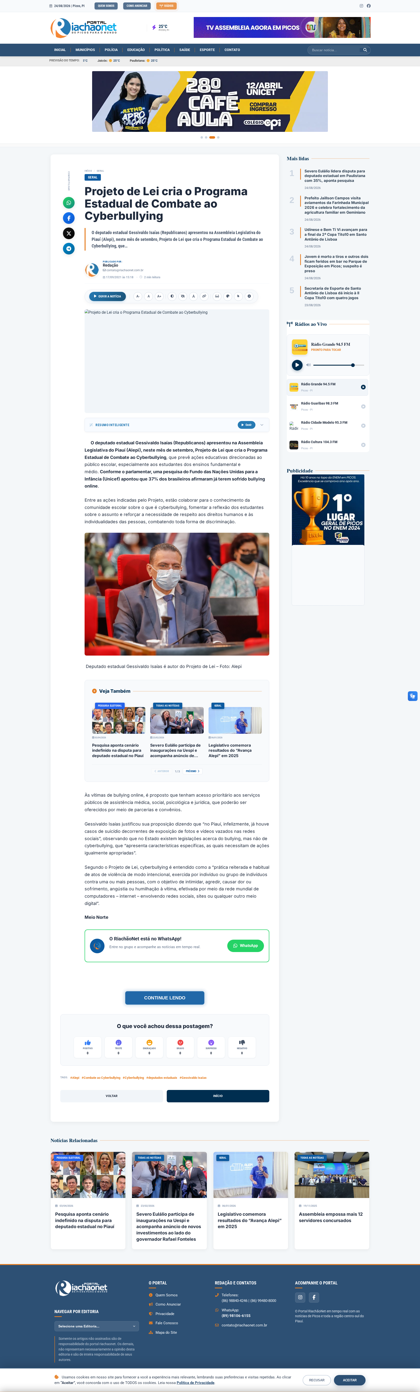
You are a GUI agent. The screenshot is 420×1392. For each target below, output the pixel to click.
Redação (110, 265)
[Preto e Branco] (182, 296)
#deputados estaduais (161, 1078)
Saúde (184, 50)
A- (138, 296)
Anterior (163, 771)
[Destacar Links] (204, 296)
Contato (232, 50)
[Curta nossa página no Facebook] (369, 6)
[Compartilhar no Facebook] (69, 218)
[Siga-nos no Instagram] (361, 6)
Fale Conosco (167, 1323)
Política (162, 50)
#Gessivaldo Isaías (193, 1078)
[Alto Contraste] (172, 296)
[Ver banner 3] (212, 137)
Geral (100, 170)
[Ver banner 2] (206, 137)
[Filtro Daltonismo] (227, 296)
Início (88, 170)
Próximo (191, 771)
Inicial (60, 50)
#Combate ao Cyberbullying (101, 1078)
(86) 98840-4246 (234, 1301)
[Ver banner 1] (202, 137)
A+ (159, 296)
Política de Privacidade (195, 1383)
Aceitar (350, 1380)
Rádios (168, 6)
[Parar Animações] (249, 296)
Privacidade (165, 1314)
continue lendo (164, 997)
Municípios (85, 50)
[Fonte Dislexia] (193, 296)
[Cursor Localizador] (238, 296)
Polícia (111, 50)
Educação (136, 50)
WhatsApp (249, 945)
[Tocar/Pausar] (297, 365)
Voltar (111, 1096)
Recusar (316, 1380)
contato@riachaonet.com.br (124, 270)
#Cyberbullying (133, 1078)
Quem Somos (106, 6)
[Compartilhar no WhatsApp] (69, 202)
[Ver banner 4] (218, 137)
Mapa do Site (166, 1332)
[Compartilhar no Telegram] (69, 248)
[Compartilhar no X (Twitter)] (69, 233)
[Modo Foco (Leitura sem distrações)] (217, 296)
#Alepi (74, 1078)
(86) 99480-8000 (263, 1301)
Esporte (207, 50)
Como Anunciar (137, 6)
